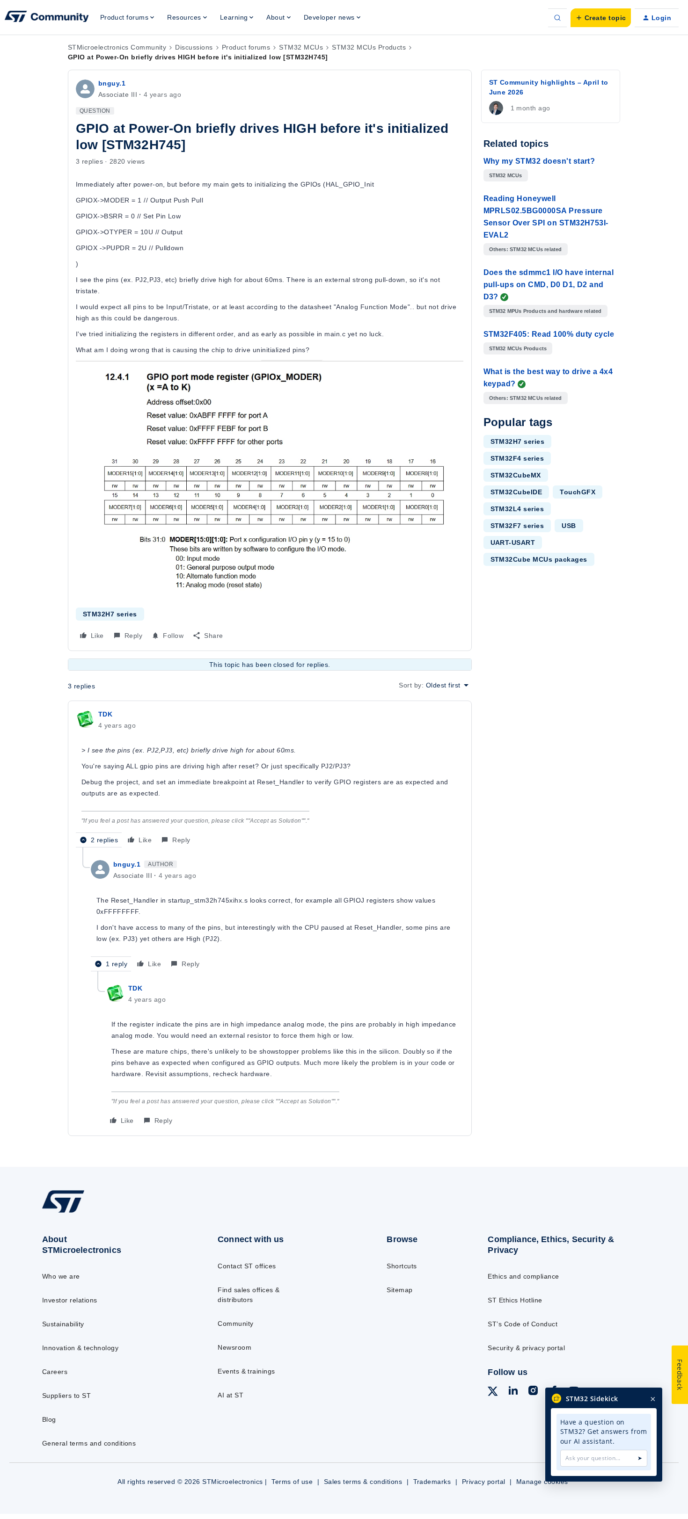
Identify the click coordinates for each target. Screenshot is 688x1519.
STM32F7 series (517, 525)
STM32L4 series (517, 509)
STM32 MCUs (301, 47)
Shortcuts (402, 1266)
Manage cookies (542, 1481)
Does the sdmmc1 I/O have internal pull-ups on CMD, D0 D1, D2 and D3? (548, 284)
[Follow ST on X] (493, 1393)
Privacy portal (483, 1481)
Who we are (61, 1276)
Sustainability (63, 1324)
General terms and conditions (89, 1443)
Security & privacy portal (526, 1348)
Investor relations (69, 1300)
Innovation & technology (80, 1348)
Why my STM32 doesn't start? (539, 161)
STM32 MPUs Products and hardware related (545, 311)
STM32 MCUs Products (369, 47)
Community (235, 1323)
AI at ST (230, 1395)
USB (569, 525)
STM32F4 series (517, 458)
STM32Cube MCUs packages (538, 559)
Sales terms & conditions (363, 1481)
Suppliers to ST (66, 1395)
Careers (54, 1371)
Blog (49, 1419)
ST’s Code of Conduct (522, 1324)
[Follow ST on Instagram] (533, 1392)
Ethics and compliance (523, 1276)
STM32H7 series (110, 614)
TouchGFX (577, 492)
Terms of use (292, 1481)
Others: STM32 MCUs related (525, 249)
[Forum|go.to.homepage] (47, 17)
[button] (601, 17)
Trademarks (432, 1481)
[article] (270, 778)
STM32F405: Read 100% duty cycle (549, 334)
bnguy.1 (111, 83)
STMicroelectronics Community (117, 47)
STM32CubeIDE (516, 492)
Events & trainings (246, 1371)
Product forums (246, 47)
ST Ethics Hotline (515, 1300)
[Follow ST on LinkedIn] (513, 1392)
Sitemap (399, 1290)
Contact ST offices (247, 1266)
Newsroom (234, 1347)
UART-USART (512, 542)
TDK (105, 714)
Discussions (193, 47)
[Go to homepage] (110, 1212)
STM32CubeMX (515, 475)
